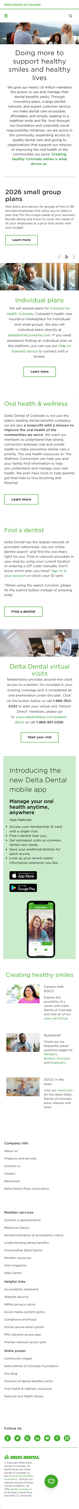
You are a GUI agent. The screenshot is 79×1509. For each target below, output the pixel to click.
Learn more (21, 240)
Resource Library (16, 1228)
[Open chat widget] (51, 1481)
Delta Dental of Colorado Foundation (31, 1366)
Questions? (52, 1035)
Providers (64, 1058)
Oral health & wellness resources (28, 1389)
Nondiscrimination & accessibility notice (33, 1235)
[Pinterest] (57, 1438)
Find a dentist (23, 611)
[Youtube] (47, 1438)
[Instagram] (67, 1438)
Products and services (20, 1158)
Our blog (10, 1373)
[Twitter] (17, 1438)
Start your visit (39, 737)
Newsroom (12, 1181)
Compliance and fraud (20, 1319)
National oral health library (24, 1396)
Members (50, 1054)
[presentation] (59, 257)
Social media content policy (24, 1312)
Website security (16, 1297)
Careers (9, 1173)
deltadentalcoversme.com (29, 335)
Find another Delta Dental (23, 1250)
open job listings (56, 1018)
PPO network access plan (22, 1334)
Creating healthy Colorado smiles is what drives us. (39, 159)
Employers (57, 1062)
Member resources (17, 1258)
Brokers (49, 1058)
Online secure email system (24, 1327)
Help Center (13, 1273)
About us (11, 1151)
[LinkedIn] (37, 1438)
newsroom (65, 1090)
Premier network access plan (25, 1342)
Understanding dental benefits (26, 1243)
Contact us (12, 1166)
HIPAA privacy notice (19, 1304)
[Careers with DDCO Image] (23, 993)
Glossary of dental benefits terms (28, 1381)
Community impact (18, 1358)
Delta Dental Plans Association (26, 1189)
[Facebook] (8, 1438)
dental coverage (19, 1489)
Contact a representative (22, 1220)
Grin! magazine (15, 1265)
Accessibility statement (21, 1289)
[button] (23, 875)
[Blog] (27, 1438)
